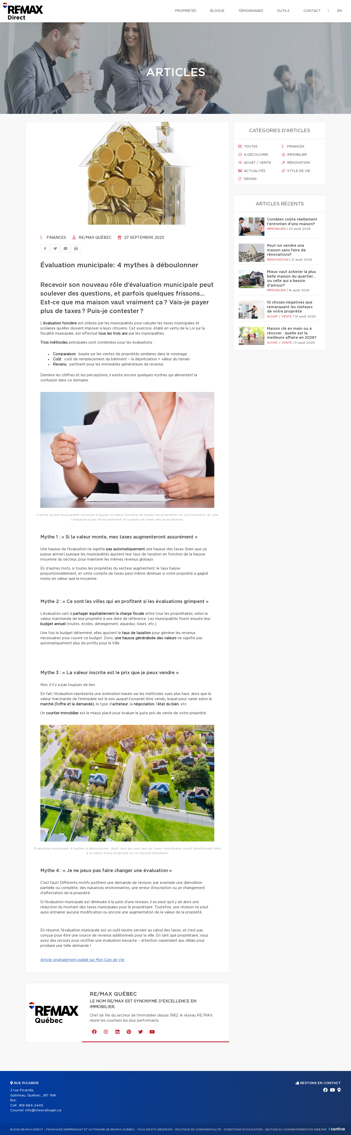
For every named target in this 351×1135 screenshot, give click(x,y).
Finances (55, 238)
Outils (283, 11)
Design (249, 179)
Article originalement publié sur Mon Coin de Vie (82, 960)
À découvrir (255, 155)
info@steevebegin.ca (43, 1110)
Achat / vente (257, 162)
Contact (312, 11)
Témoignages (250, 11)
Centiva (336, 1129)
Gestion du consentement (286, 1129)
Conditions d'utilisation (243, 1129)
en (339, 11)
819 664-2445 (31, 1105)
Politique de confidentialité (198, 1129)
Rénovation (298, 162)
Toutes (250, 146)
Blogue (217, 11)
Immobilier (296, 155)
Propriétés (185, 11)
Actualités (254, 171)
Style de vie (298, 171)
